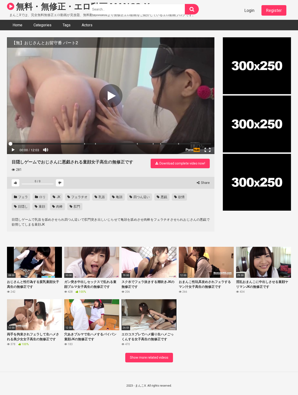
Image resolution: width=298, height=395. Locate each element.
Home (17, 25)
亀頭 (118, 197)
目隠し (22, 206)
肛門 (76, 206)
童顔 (41, 206)
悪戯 (163, 197)
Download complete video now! (182, 163)
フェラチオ (79, 197)
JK (58, 197)
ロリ (42, 197)
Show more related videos (149, 357)
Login (249, 10)
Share (205, 183)
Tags (67, 25)
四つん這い (141, 197)
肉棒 (59, 206)
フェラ (22, 197)
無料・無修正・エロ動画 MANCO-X (82, 6)
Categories (42, 25)
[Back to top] (282, 381)
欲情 (181, 197)
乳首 (101, 197)
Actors (87, 25)
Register (274, 10)
